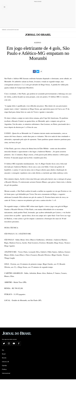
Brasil (3, 354)
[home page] (38, 34)
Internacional (6, 373)
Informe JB (5, 361)
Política (4, 369)
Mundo (4, 358)
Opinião (4, 365)
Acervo (37, 42)
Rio (3, 350)
